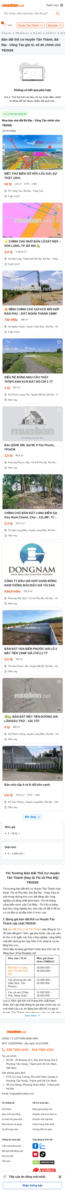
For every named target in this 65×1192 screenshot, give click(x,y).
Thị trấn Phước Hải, (18, 666)
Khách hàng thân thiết (43, 1124)
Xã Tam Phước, (16, 802)
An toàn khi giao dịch (12, 1119)
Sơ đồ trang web (10, 1129)
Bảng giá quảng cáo (42, 1109)
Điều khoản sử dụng (12, 1124)
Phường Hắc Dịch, (18, 598)
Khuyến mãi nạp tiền (42, 1119)
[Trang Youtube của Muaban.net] (35, 1154)
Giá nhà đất (7, 1156)
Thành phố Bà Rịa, (32, 258)
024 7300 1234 (43, 1049)
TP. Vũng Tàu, (15, 191)
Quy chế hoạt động (11, 1114)
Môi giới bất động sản (12, 1151)
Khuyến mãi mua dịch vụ (44, 1114)
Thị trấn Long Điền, (18, 530)
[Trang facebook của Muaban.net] (35, 1146)
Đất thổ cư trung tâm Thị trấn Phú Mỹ (18, 971)
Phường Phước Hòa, (19, 462)
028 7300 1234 (17, 1049)
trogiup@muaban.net (22, 1093)
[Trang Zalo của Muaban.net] (43, 1146)
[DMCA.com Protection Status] (43, 1163)
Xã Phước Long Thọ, (19, 394)
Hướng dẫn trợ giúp (42, 1129)
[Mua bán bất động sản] (13, 5)
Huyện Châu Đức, (35, 326)
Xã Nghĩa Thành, (17, 326)
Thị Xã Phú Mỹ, (39, 462)
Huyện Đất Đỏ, (38, 394)
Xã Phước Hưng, (17, 734)
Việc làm (6, 1161)
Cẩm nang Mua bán (11, 1146)
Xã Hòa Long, (15, 258)
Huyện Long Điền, (38, 530)
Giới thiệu (6, 1109)
